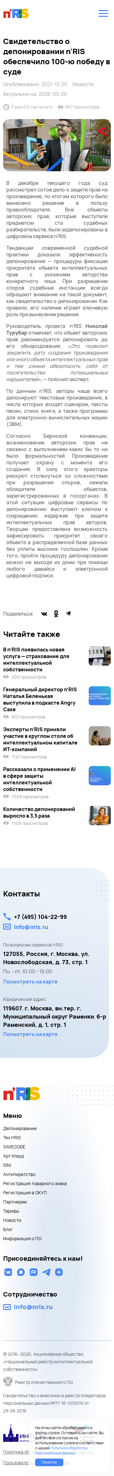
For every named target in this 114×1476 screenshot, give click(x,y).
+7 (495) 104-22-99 (40, 916)
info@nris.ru (31, 927)
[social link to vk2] (8, 1272)
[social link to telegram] (46, 1272)
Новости (83, 84)
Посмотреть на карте (30, 981)
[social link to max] (21, 1272)
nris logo (16, 13)
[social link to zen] (59, 1272)
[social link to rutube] (33, 1272)
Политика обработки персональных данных (61, 1450)
